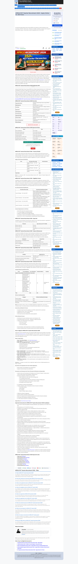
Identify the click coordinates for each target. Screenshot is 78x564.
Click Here (24, 456)
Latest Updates (54, 30)
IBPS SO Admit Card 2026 (57, 241)
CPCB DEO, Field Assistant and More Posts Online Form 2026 (57, 100)
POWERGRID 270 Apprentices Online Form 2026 (57, 86)
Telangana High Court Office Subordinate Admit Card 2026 (57, 228)
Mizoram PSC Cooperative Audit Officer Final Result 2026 (58, 38)
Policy (36, 553)
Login (60, 27)
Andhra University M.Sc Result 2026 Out (58, 35)
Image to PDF (60, 163)
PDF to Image (60, 166)
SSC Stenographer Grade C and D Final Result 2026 (58, 32)
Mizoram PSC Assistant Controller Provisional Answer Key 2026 (57, 322)
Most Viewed (60, 30)
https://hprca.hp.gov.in (22, 333)
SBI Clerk (60, 50)
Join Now (33, 148)
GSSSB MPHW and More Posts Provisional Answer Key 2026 (57, 297)
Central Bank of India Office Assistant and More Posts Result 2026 (57, 278)
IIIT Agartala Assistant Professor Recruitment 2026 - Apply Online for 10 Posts (31, 549)
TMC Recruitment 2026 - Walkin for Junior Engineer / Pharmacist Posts (30, 544)
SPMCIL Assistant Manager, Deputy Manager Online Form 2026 (57, 199)
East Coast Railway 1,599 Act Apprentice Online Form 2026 (57, 103)
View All (57, 112)
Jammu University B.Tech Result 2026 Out (58, 41)
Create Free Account (57, 25)
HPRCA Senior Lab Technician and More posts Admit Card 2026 (57, 243)
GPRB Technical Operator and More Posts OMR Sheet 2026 (57, 294)
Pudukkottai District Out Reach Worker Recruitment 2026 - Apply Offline (30, 542)
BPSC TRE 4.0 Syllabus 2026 (57, 336)
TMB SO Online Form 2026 (57, 82)
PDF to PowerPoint (55, 166)
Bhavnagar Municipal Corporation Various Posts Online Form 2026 (57, 188)
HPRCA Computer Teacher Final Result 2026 (58, 43)
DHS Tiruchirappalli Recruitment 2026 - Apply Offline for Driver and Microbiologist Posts (33, 545)
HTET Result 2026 (56, 282)
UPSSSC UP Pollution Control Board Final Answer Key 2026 (57, 305)
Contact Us (40, 553)
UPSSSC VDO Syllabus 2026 (57, 342)
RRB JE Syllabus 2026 (56, 354)
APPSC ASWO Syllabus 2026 (57, 339)
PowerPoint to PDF (55, 163)
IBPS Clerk (54, 50)
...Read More (23, 534)
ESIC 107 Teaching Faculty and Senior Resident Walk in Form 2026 (57, 191)
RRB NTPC (54, 51)
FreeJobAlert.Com (25, 1)
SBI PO (57, 50)
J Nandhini (18, 48)
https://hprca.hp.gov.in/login (26, 400)
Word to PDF (54, 162)
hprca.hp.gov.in (41, 79)
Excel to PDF (58, 162)
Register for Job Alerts (33, 124)
